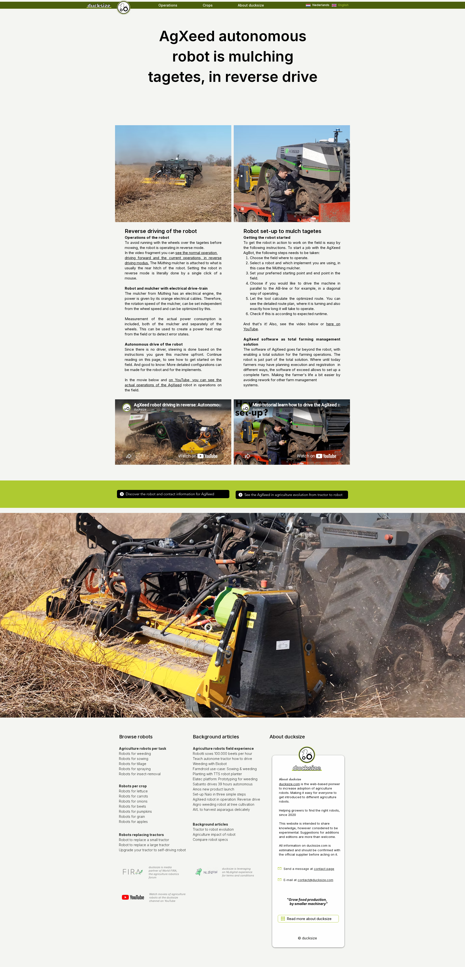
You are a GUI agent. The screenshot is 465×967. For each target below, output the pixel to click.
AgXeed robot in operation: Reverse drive (226, 799)
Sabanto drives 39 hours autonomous (223, 784)
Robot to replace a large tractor (144, 845)
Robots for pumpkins (135, 811)
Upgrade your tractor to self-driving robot (152, 850)
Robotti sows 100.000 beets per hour (222, 753)
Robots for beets (132, 806)
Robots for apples (133, 822)
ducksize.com (289, 784)
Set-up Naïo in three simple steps (219, 794)
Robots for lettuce (133, 791)
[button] (178, 5)
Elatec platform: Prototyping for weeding (225, 779)
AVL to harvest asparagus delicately (221, 809)
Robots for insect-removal (140, 774)
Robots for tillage (132, 764)
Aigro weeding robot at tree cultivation (223, 804)
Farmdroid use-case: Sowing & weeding (225, 769)
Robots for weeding (135, 753)
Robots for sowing (133, 759)
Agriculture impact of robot (214, 834)
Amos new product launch (213, 789)
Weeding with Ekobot (210, 764)
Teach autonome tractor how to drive (222, 759)
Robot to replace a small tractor (144, 840)
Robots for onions (133, 801)
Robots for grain (132, 816)
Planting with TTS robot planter (217, 774)
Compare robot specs (210, 839)
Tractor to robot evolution (213, 829)
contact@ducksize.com (315, 880)
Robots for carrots (133, 796)
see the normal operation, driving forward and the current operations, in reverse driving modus (173, 257)
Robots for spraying (135, 769)
